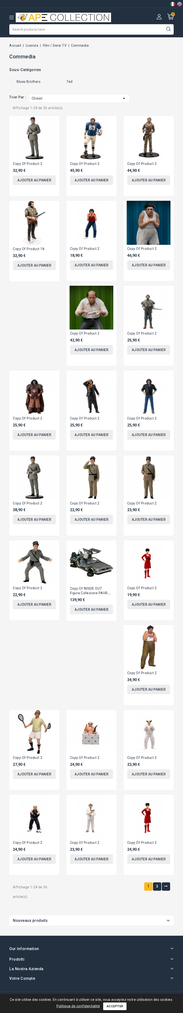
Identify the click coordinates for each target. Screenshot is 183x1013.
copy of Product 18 (28, 249)
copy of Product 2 (27, 164)
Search (168, 29)
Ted (69, 82)
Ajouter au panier (34, 180)
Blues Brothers (29, 82)
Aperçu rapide (52, 122)
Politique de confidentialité (78, 1006)
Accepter (115, 1006)
